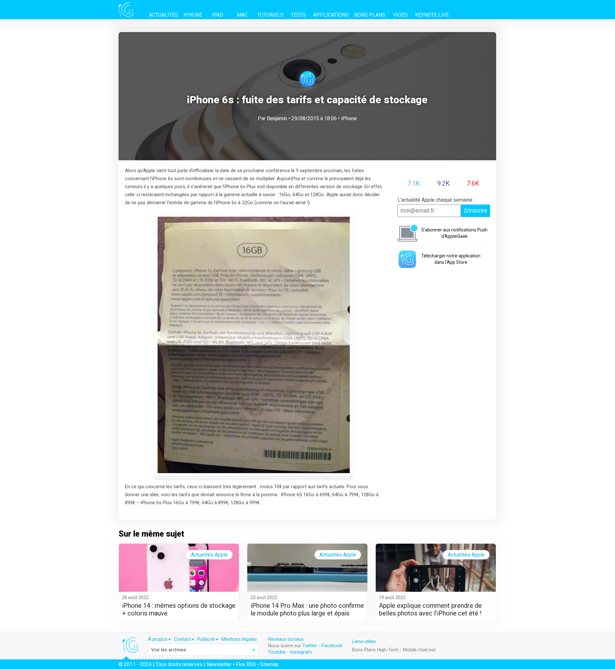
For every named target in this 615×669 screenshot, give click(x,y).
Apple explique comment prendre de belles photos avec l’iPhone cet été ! (430, 609)
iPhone (349, 118)
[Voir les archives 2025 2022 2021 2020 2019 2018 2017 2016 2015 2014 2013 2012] (203, 650)
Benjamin (277, 118)
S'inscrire (475, 210)
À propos (158, 639)
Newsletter (219, 664)
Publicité (206, 639)
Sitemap (269, 664)
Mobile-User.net (419, 650)
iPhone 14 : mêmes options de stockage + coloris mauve (178, 609)
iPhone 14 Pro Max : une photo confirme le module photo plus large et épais (307, 609)
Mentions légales (239, 639)
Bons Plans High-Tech (375, 650)
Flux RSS (246, 664)
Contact (182, 639)
